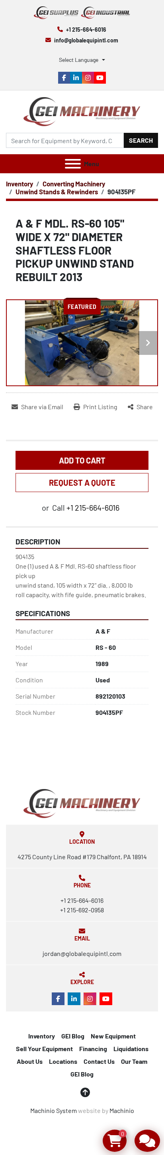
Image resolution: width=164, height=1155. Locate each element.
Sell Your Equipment (44, 1048)
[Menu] (73, 163)
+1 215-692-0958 (82, 910)
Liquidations (130, 1048)
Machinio (121, 1110)
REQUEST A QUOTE (82, 482)
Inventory (41, 1036)
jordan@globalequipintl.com (82, 953)
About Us (30, 1061)
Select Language (78, 59)
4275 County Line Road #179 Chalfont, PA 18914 (82, 856)
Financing (93, 1048)
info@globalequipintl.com (86, 40)
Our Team (134, 1061)
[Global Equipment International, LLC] (82, 802)
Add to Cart (82, 460)
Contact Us (99, 1061)
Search (141, 140)
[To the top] (85, 1092)
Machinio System (53, 1110)
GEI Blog (72, 1036)
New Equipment (113, 1036)
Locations (63, 1061)
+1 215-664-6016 (86, 29)
